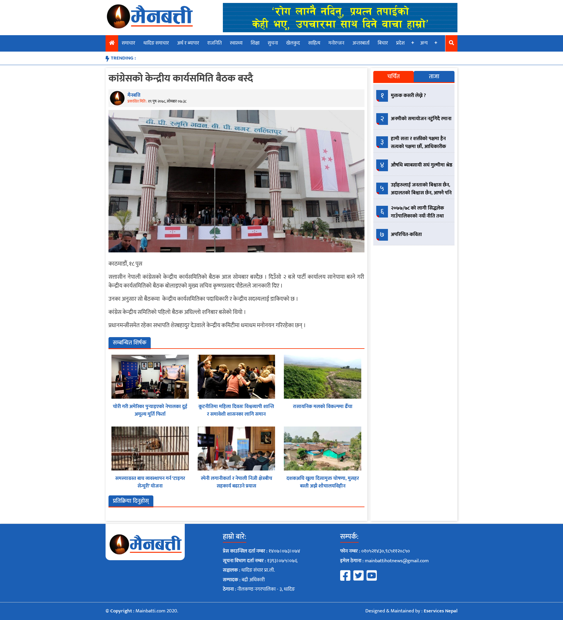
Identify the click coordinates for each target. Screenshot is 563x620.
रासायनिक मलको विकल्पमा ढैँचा (322, 406)
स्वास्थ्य (236, 43)
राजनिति (214, 43)
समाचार (128, 43)
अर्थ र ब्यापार (188, 43)
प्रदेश (400, 43)
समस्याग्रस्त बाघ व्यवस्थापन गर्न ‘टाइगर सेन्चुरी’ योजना (150, 482)
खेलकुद (293, 43)
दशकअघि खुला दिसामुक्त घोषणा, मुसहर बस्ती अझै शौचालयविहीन (322, 482)
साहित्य (314, 43)
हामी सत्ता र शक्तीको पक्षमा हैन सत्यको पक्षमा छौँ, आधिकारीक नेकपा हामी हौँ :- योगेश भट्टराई (418, 147)
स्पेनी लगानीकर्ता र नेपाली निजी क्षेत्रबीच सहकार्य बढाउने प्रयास (236, 482)
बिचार (383, 43)
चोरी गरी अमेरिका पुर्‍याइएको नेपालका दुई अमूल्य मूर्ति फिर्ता (150, 410)
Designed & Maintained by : (411, 611)
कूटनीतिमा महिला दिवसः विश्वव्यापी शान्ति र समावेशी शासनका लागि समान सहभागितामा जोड (236, 414)
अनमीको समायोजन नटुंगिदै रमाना (421, 119)
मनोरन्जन (336, 43)
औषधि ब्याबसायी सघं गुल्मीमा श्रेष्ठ (421, 165)
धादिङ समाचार (156, 43)
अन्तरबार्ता (360, 43)
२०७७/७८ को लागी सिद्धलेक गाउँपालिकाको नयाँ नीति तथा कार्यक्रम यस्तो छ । (417, 216)
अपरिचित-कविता (406, 234)
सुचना (273, 43)
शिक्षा (255, 43)
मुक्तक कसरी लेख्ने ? (408, 95)
